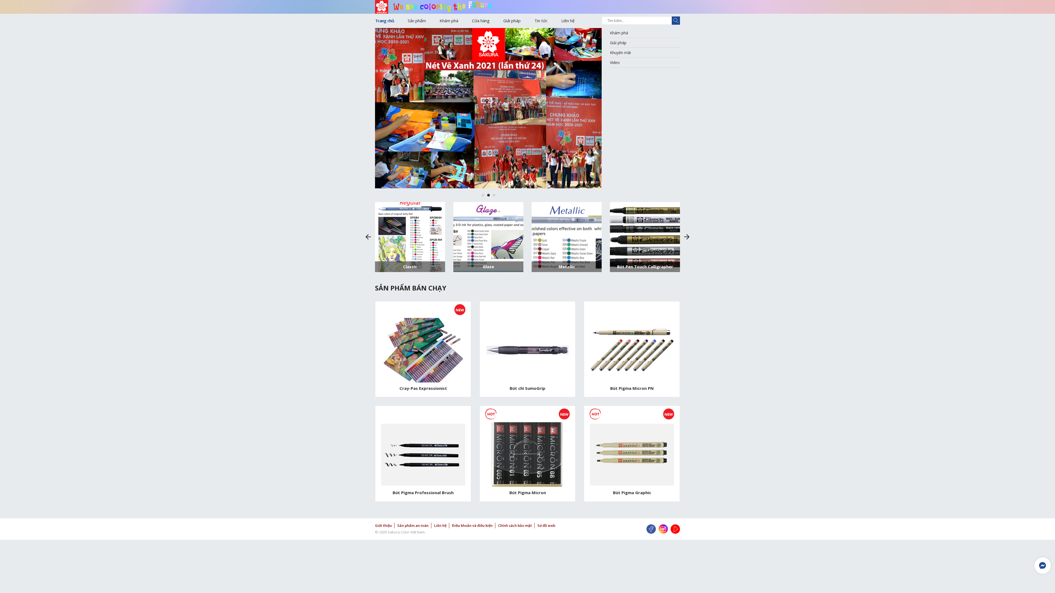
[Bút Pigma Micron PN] (632, 350)
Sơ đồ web (546, 525)
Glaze (488, 266)
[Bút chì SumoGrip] (527, 350)
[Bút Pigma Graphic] (632, 454)
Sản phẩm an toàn (413, 525)
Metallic (567, 266)
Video (615, 62)
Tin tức (541, 20)
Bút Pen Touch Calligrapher (645, 266)
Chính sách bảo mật (515, 525)
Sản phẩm (417, 20)
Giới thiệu (383, 525)
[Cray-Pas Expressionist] (423, 350)
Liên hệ (567, 20)
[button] (483, 195)
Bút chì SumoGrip (527, 388)
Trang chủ (384, 20)
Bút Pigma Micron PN (632, 388)
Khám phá (449, 20)
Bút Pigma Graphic (632, 492)
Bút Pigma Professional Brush (423, 492)
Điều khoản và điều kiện (472, 525)
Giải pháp (512, 20)
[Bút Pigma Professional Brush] (423, 454)
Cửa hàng (481, 20)
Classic (410, 266)
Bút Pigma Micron (527, 492)
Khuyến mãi (620, 52)
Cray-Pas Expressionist (423, 388)
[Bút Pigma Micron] (527, 454)
